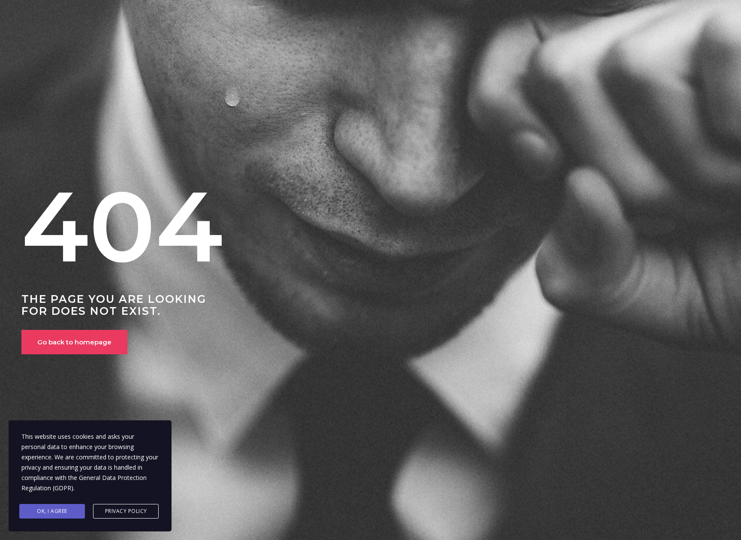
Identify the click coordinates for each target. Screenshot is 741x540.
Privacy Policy (126, 511)
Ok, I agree (52, 511)
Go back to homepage (74, 342)
